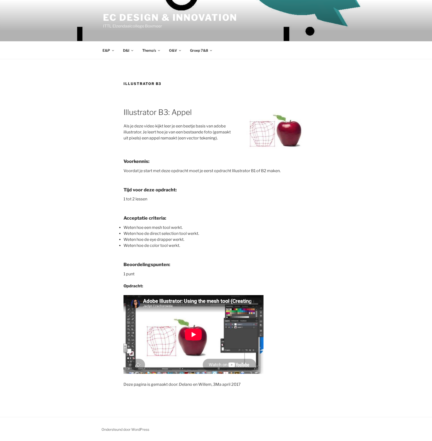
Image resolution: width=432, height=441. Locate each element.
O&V (173, 50)
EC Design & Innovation (170, 17)
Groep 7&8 (199, 50)
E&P (106, 50)
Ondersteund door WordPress (125, 429)
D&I (126, 50)
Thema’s (149, 50)
